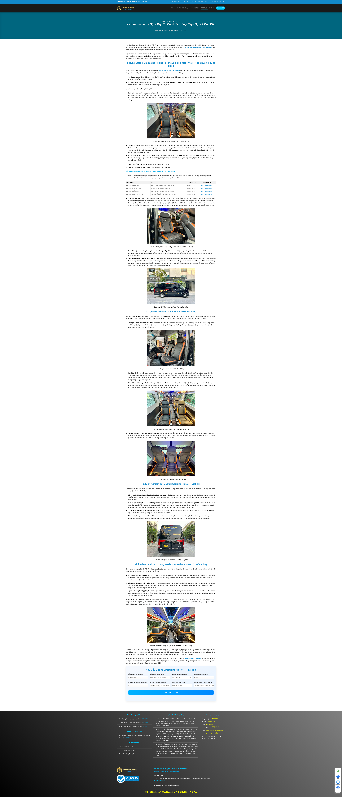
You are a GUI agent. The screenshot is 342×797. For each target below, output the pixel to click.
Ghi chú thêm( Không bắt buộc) (203, 682)
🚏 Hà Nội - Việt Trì (168, 21)
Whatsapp (338, 772)
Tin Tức (204, 8)
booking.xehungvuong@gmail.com (212, 733)
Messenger (337, 784)
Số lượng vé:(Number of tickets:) (138, 682)
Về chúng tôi (176, 8)
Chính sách (195, 8)
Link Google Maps (206, 185)
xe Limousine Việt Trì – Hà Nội (169, 70)
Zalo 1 (338, 778)
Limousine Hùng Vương (179, 30)
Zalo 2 (338, 789)
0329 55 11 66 (209, 724)
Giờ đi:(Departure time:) (201, 674)
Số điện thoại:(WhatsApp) (158, 682)
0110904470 (209, 736)
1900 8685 (215, 719)
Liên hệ (211, 8)
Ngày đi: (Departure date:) (180, 674)
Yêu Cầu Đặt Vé (171, 692)
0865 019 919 (211, 721)
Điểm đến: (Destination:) (157, 674)
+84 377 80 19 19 (214, 727)
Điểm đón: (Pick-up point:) (136, 674)
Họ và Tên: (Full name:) (179, 682)
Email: (213, 730)
